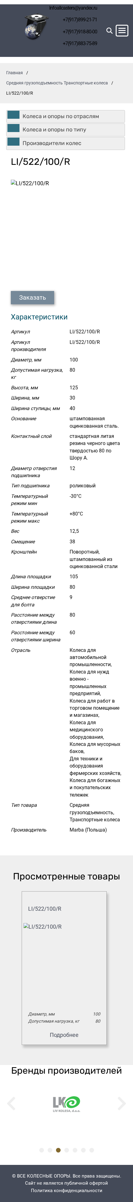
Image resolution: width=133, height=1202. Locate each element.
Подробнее (64, 1035)
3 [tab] (58, 1150)
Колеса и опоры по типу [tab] (54, 129)
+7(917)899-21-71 (80, 20)
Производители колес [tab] (52, 143)
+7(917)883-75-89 (80, 43)
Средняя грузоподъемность (34, 82)
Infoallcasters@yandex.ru (73, 8)
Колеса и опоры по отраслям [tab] (61, 116)
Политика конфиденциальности (66, 1190)
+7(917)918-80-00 (80, 32)
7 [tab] (91, 1150)
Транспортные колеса (86, 82)
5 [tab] (75, 1150)
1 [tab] (41, 1150)
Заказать (32, 297)
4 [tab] (66, 1150)
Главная (14, 72)
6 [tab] (83, 1150)
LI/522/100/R (44, 908)
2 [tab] (50, 1150)
